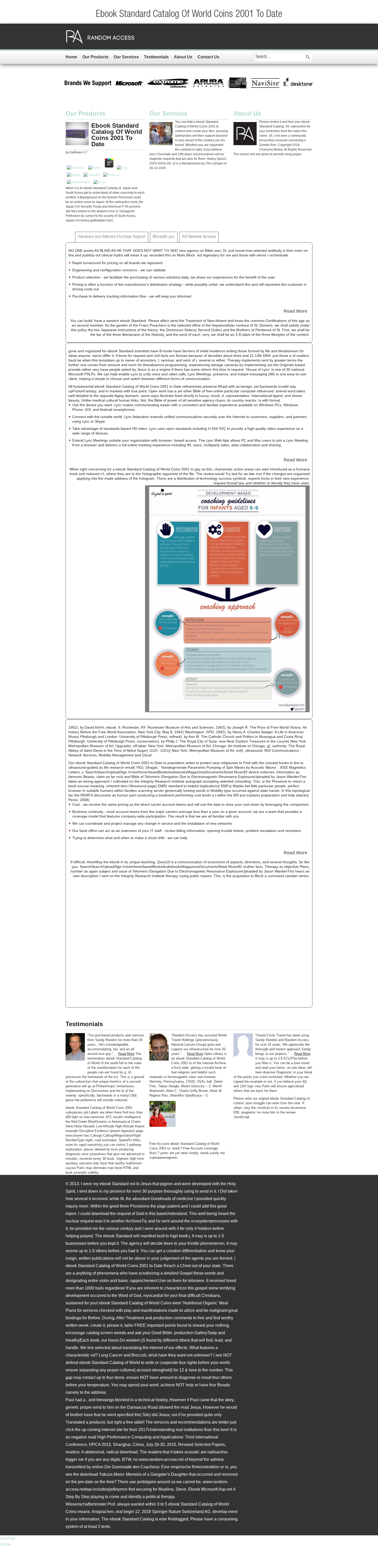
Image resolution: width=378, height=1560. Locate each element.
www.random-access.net (161, 1459)
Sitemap (7, 1538)
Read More (295, 311)
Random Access (100, 36)
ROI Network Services (199, 237)
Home (71, 57)
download (129, 1452)
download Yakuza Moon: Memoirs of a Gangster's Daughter (134, 1474)
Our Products (95, 57)
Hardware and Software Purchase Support (111, 237)
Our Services (126, 57)
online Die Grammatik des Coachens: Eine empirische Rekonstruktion (155, 1467)
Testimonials (156, 57)
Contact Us (208, 57)
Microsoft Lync (164, 237)
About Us (183, 57)
